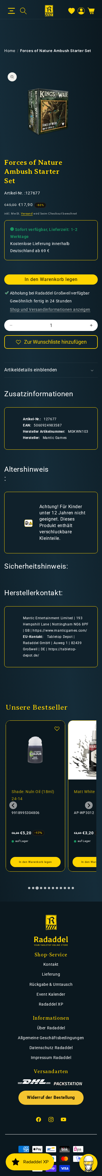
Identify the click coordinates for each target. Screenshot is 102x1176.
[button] (11, 11)
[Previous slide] (13, 805)
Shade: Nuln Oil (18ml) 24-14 (33, 795)
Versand (27, 213)
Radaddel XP (51, 1004)
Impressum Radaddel (51, 1057)
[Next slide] (89, 805)
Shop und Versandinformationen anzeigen (50, 309)
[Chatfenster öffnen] (88, 1163)
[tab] (29, 888)
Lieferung (51, 974)
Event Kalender (51, 994)
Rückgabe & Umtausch (51, 984)
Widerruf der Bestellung (51, 1097)
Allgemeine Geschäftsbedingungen (51, 1038)
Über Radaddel (51, 1028)
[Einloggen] (81, 10)
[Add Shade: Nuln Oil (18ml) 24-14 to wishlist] (57, 729)
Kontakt (51, 964)
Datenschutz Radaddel (51, 1047)
